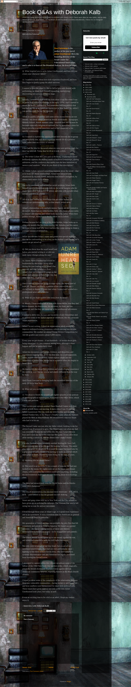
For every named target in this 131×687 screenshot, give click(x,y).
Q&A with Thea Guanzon (93, 159)
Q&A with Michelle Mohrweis (94, 335)
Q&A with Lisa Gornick (92, 281)
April (88, 369)
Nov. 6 (88, 300)
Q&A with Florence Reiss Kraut (95, 164)
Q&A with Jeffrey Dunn (92, 118)
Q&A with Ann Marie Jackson (94, 327)
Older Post (75, 667)
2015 (86, 397)
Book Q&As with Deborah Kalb (61, 12)
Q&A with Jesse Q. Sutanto (94, 203)
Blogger (69, 681)
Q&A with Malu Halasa (92, 286)
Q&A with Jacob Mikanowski (94, 130)
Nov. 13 (88, 247)
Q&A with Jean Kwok (92, 173)
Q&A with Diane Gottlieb (93, 320)
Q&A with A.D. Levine (92, 120)
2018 (86, 389)
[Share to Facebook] (53, 611)
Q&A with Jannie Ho (91, 259)
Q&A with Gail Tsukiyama (93, 99)
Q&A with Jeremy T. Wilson (94, 269)
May (88, 367)
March (89, 372)
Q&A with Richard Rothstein (94, 157)
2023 (86, 92)
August (89, 360)
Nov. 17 (88, 185)
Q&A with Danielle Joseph (93, 283)
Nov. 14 (88, 232)
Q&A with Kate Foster (92, 196)
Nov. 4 (88, 323)
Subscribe (96, 47)
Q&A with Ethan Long (92, 266)
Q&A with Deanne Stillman (93, 288)
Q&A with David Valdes (92, 257)
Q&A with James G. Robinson (94, 254)
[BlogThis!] (49, 611)
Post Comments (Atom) (36, 671)
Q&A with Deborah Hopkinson (94, 337)
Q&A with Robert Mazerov (93, 178)
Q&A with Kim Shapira (92, 128)
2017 (86, 392)
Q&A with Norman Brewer (93, 150)
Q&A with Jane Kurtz (92, 135)
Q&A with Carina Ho (91, 245)
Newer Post (26, 667)
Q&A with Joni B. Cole (92, 199)
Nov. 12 (88, 262)
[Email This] (47, 611)
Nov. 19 (88, 162)
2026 (86, 85)
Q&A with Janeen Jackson (93, 242)
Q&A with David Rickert (92, 108)
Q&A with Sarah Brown (92, 303)
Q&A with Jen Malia (91, 211)
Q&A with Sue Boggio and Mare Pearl (96, 175)
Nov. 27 (88, 106)
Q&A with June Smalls (92, 104)
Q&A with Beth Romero (92, 223)
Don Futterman (61, 48)
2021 (86, 382)
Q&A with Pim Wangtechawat (94, 325)
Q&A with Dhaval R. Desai (93, 140)
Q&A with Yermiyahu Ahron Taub (95, 101)
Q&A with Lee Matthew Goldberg (95, 220)
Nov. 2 (88, 342)
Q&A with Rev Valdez (92, 213)
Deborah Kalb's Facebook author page (95, 68)
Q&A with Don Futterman (93, 228)
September (90, 357)
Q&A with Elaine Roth (92, 252)
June (88, 364)
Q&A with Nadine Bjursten (93, 113)
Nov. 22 (88, 133)
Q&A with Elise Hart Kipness (94, 344)
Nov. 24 (88, 123)
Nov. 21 (88, 142)
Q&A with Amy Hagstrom (93, 249)
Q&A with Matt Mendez (92, 298)
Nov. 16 (88, 201)
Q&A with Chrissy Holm (92, 225)
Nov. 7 (88, 291)
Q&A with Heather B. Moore (94, 340)
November (90, 97)
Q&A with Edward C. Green (93, 137)
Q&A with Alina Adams (92, 208)
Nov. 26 (88, 111)
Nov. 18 (88, 170)
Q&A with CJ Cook (91, 264)
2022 (86, 380)
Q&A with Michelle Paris (93, 295)
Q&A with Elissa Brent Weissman (95, 305)
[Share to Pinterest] (55, 611)
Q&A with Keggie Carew (93, 180)
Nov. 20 (88, 152)
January (89, 376)
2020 (86, 384)
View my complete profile (90, 413)
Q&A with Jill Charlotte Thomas (95, 182)
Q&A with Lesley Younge (93, 240)
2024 (86, 90)
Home (51, 667)
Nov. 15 (88, 215)
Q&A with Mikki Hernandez (93, 191)
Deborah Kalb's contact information (94, 64)
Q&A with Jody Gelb (92, 274)
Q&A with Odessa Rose (92, 125)
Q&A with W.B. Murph (92, 194)
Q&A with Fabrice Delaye (93, 206)
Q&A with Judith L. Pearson (94, 145)
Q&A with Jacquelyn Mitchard (94, 218)
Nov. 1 (88, 352)
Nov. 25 (88, 116)
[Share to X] (51, 611)
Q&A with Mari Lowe (92, 230)
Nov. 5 (88, 310)
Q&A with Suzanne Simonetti (94, 293)
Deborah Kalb (89, 410)
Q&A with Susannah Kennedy (94, 237)
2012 (86, 404)
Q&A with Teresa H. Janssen (94, 271)
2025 (86, 87)
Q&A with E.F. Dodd (91, 349)
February (89, 374)
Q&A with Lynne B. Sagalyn (94, 330)
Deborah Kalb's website (91, 66)
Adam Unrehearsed (62, 54)
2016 (86, 394)
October (89, 355)
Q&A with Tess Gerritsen (93, 347)
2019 (86, 387)
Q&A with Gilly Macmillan (93, 235)
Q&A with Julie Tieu (91, 278)
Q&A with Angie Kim (92, 154)
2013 (86, 401)
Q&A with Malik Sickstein (93, 307)
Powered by (91, 53)
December (90, 94)
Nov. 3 (88, 332)
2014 (86, 399)
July (88, 362)
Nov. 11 (88, 276)
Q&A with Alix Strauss (92, 147)
